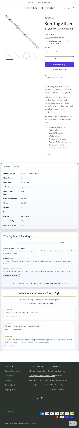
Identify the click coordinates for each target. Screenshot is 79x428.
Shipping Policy (10, 390)
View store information (54, 81)
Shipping (47, 37)
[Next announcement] (75, 2)
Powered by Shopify (30, 423)
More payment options (59, 69)
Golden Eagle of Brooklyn (17, 423)
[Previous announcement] (4, 2)
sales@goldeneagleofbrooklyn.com (42, 376)
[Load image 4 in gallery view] (35, 55)
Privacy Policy (9, 380)
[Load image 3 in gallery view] (26, 55)
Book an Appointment (11, 275)
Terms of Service (10, 385)
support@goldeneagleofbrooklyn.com (43, 385)
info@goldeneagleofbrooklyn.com (54, 283)
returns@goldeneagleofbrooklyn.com (43, 380)
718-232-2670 (30, 283)
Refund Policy (9, 376)
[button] (4, 8)
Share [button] (49, 154)
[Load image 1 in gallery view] (9, 55)
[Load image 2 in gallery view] (18, 55)
